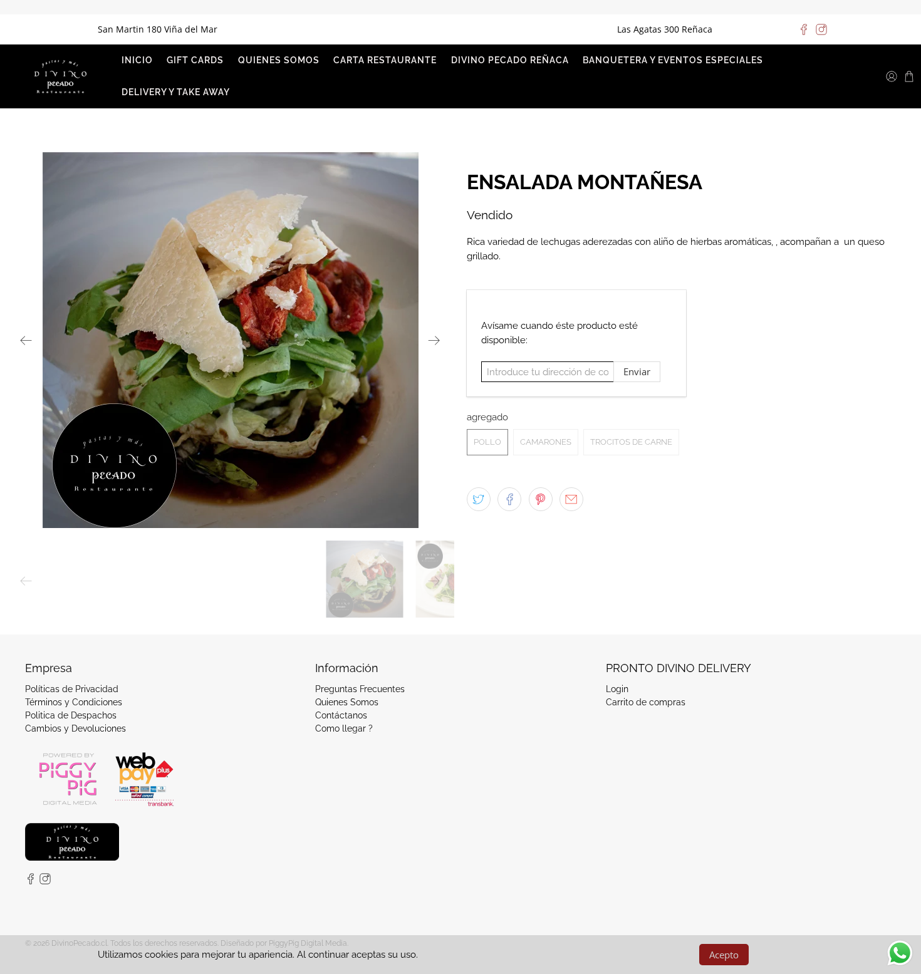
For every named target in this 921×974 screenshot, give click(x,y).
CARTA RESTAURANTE (385, 60)
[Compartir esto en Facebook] (509, 499)
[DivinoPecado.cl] (60, 76)
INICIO (137, 60)
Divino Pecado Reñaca (510, 60)
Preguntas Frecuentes (360, 689)
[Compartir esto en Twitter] (479, 499)
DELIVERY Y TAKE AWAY (176, 92)
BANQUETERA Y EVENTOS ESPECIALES (673, 60)
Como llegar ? (344, 728)
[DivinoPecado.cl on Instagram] (821, 29)
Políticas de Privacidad (71, 689)
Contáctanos (341, 715)
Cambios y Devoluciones (75, 728)
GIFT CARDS (195, 60)
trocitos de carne (631, 442)
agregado (487, 417)
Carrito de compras (645, 702)
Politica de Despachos (71, 715)
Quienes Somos (346, 702)
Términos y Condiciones (73, 702)
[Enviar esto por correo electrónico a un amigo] (571, 499)
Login (617, 689)
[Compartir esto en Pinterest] (541, 499)
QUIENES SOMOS (279, 60)
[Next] (434, 340)
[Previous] (26, 340)
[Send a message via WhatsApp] (900, 953)
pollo (487, 442)
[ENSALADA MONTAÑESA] (230, 340)
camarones (545, 442)
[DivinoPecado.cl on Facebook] (803, 29)
